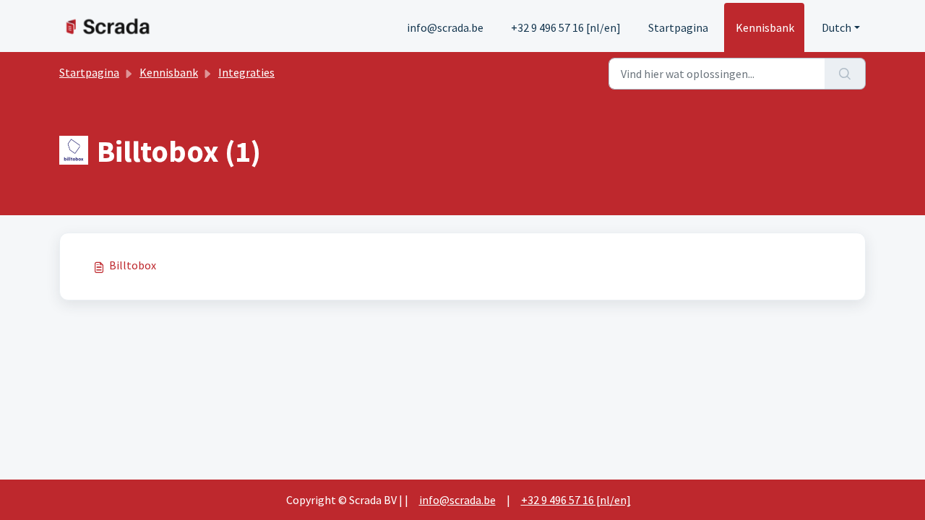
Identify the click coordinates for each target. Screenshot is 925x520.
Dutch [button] (836, 27)
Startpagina (678, 27)
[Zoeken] (845, 74)
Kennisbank (765, 27)
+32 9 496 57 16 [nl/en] (566, 27)
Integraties (246, 72)
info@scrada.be (445, 27)
